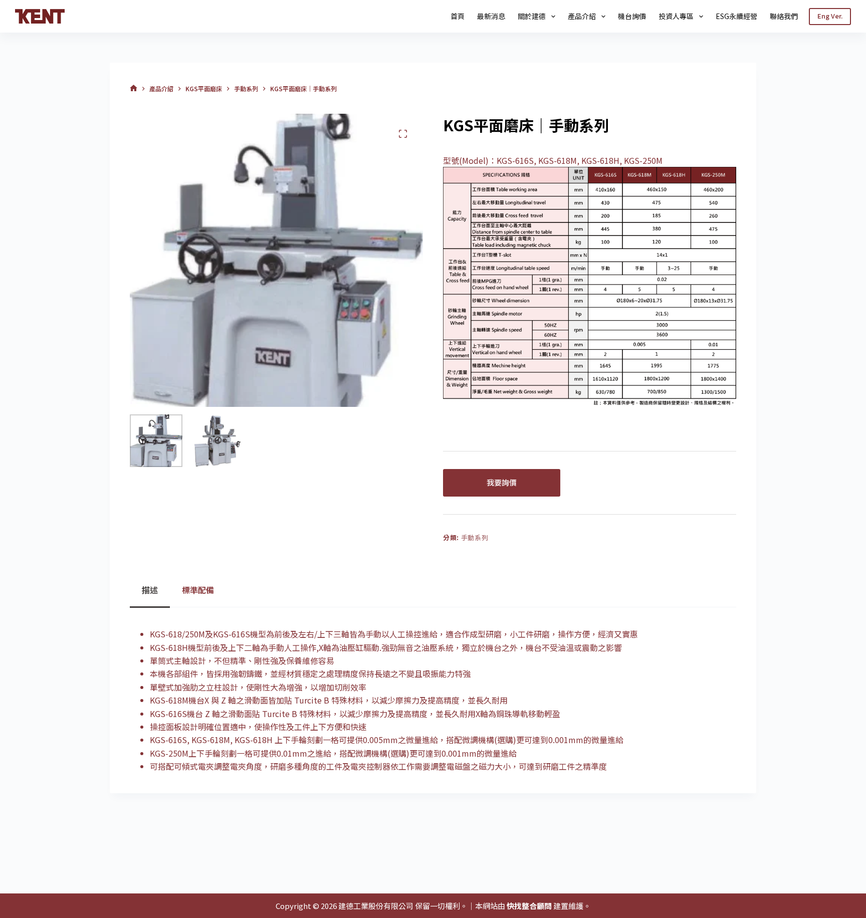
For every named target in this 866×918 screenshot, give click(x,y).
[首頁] (133, 88)
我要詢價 (502, 482)
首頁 (458, 16)
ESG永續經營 (736, 16)
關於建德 (532, 16)
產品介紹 (582, 16)
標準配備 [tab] (198, 590)
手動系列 (475, 537)
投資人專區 (676, 16)
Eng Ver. (829, 16)
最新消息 (491, 16)
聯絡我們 (784, 16)
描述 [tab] (150, 590)
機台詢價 (632, 16)
